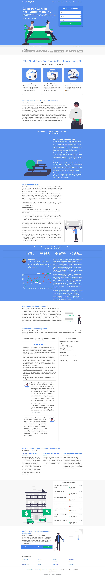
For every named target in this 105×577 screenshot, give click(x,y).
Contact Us (45, 569)
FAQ (75, 2)
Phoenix (24, 562)
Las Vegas (55, 564)
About (36, 569)
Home (54, 2)
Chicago (39, 559)
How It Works (61, 2)
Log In (80, 2)
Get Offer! (70, 23)
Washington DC (25, 564)
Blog (40, 569)
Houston (55, 562)
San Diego (71, 559)
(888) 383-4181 (32, 18)
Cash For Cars (30, 569)
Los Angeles (25, 559)
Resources (56, 569)
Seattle (39, 562)
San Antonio (71, 564)
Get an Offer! (47, 546)
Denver (39, 564)
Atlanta (54, 559)
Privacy (50, 569)
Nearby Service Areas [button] (77, 46)
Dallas (70, 562)
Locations (69, 2)
